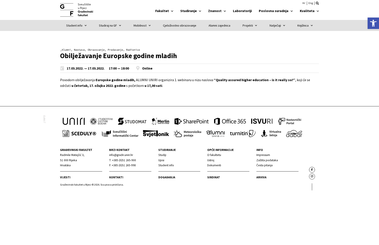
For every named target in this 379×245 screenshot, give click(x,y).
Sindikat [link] (213, 177)
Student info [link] (74, 25)
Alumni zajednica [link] (219, 25)
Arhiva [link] (261, 177)
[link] (373, 23)
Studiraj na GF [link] (108, 25)
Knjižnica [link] (303, 25)
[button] (317, 3)
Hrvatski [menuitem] (304, 3)
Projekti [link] (248, 25)
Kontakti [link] (116, 177)
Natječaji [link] (275, 25)
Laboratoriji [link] (242, 11)
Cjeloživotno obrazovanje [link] (179, 25)
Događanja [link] (166, 177)
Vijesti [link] (65, 177)
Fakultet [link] (162, 11)
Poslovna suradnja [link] (273, 11)
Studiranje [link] (188, 11)
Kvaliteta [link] (307, 11)
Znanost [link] (215, 11)
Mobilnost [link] (140, 25)
